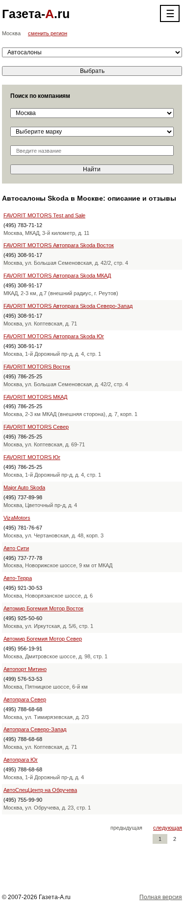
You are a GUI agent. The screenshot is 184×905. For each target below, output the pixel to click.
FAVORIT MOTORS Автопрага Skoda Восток (58, 245)
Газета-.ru (36, 14)
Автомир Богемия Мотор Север (42, 639)
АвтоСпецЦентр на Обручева (40, 790)
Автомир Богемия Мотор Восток (43, 608)
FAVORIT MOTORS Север (36, 427)
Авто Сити (16, 548)
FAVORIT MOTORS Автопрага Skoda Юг (53, 336)
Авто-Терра (17, 578)
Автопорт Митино (25, 669)
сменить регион (47, 33)
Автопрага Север (24, 699)
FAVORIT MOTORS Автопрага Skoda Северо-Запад (67, 306)
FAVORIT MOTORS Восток (36, 367)
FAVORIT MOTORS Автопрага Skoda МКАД (57, 275)
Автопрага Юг (20, 760)
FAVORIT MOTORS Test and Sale (44, 215)
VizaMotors (16, 518)
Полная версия (160, 897)
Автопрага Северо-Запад (34, 729)
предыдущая (126, 828)
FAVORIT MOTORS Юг (31, 457)
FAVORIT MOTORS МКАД (35, 397)
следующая (167, 828)
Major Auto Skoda (24, 487)
